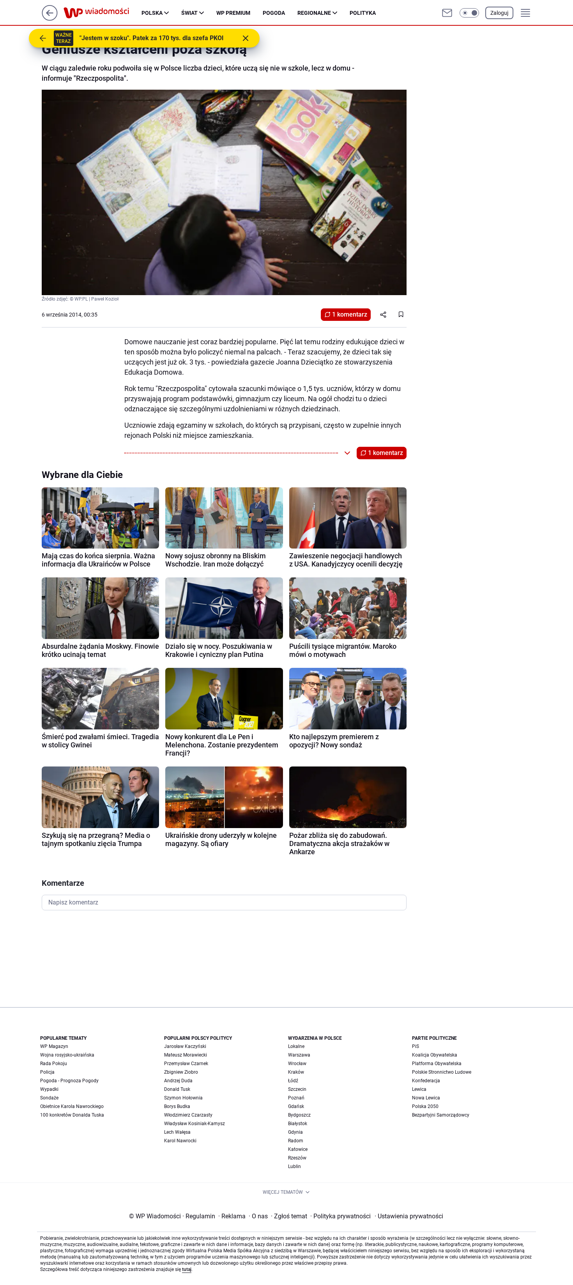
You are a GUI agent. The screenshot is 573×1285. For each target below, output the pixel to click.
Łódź (293, 1080)
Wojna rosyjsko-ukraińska (67, 1055)
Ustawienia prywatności (409, 1216)
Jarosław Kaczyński (185, 1046)
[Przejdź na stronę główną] (50, 18)
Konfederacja (426, 1080)
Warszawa (299, 1055)
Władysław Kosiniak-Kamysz (194, 1123)
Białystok (297, 1123)
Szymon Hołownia (183, 1098)
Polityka (363, 13)
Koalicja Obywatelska (434, 1055)
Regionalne (314, 13)
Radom (295, 1140)
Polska (152, 13)
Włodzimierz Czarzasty (188, 1115)
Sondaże (49, 1098)
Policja (47, 1072)
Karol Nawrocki (180, 1140)
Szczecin (297, 1089)
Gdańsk (296, 1106)
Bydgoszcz (299, 1115)
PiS (415, 1046)
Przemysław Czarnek (186, 1063)
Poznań (296, 1098)
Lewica (419, 1089)
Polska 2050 (425, 1106)
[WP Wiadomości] (102, 13)
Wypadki (49, 1089)
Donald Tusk (177, 1089)
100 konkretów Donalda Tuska (72, 1115)
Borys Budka (177, 1106)
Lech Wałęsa (177, 1132)
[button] (469, 13)
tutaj (186, 1269)
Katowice (298, 1149)
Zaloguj (499, 13)
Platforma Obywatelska (437, 1063)
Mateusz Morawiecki (185, 1055)
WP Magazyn (54, 1046)
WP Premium (233, 13)
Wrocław (297, 1063)
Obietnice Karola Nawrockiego (72, 1106)
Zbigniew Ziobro (181, 1072)
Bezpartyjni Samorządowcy (440, 1115)
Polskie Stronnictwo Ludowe (441, 1072)
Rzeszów (297, 1158)
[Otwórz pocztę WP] (447, 13)
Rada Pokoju (53, 1063)
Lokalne (296, 1046)
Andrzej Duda (178, 1080)
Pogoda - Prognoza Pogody (69, 1080)
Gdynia (295, 1132)
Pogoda (274, 13)
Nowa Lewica (426, 1098)
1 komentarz (349, 314)
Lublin (294, 1166)
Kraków (296, 1072)
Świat (189, 13)
